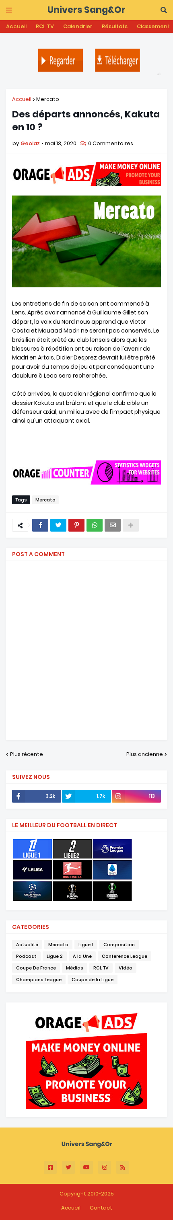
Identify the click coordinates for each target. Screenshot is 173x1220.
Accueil (16, 26)
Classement (153, 26)
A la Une (82, 956)
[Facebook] (40, 525)
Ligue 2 (55, 956)
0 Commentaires (110, 143)
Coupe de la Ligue (92, 979)
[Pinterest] (76, 525)
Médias (74, 968)
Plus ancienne (144, 754)
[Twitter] (58, 525)
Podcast (26, 956)
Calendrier (78, 26)
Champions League (39, 979)
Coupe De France (36, 968)
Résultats (115, 26)
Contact (101, 1208)
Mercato (47, 99)
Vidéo (125, 968)
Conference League (124, 956)
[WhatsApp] (94, 525)
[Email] (113, 525)
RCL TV (45, 26)
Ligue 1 (85, 944)
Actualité (27, 944)
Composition (119, 944)
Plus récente (26, 754)
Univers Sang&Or (86, 10)
